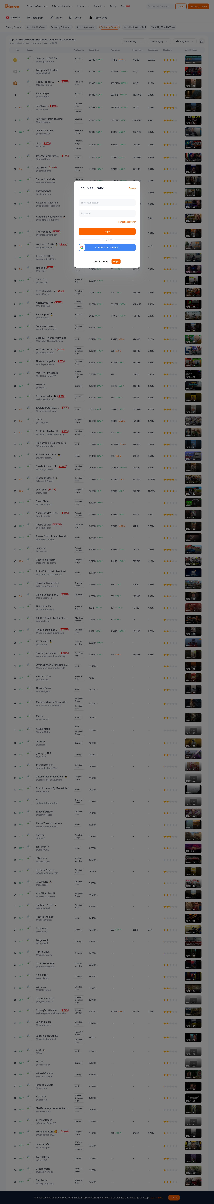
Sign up (132, 188)
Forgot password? (127, 221)
